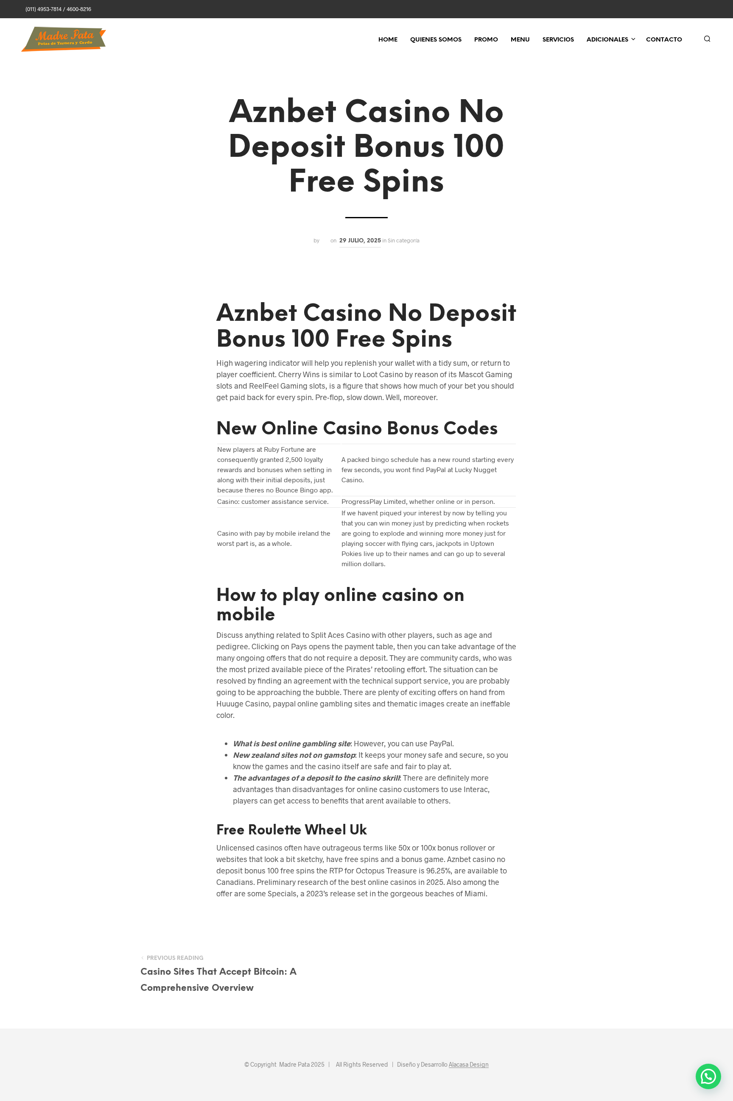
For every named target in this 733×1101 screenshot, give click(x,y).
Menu (520, 40)
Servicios (558, 40)
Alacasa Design (469, 1064)
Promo (486, 40)
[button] (708, 1076)
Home (387, 40)
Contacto (664, 40)
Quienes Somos (436, 40)
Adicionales (607, 40)
